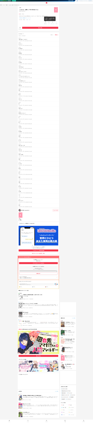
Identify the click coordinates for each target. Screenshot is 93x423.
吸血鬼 (24, 17)
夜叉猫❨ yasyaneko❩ (22, 11)
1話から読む (40, 27)
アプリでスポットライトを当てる (38, 263)
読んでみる (38, 355)
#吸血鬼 (20, 329)
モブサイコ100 (64, 388)
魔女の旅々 (63, 392)
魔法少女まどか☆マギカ (65, 390)
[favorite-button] (45, 22)
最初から (52, 34)
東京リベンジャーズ (65, 394)
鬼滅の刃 (63, 399)
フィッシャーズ (28, 17)
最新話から (56, 34)
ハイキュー (68, 399)
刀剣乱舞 (71, 397)
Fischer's (20, 17)
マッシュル (69, 392)
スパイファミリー (64, 397)
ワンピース (72, 394)
